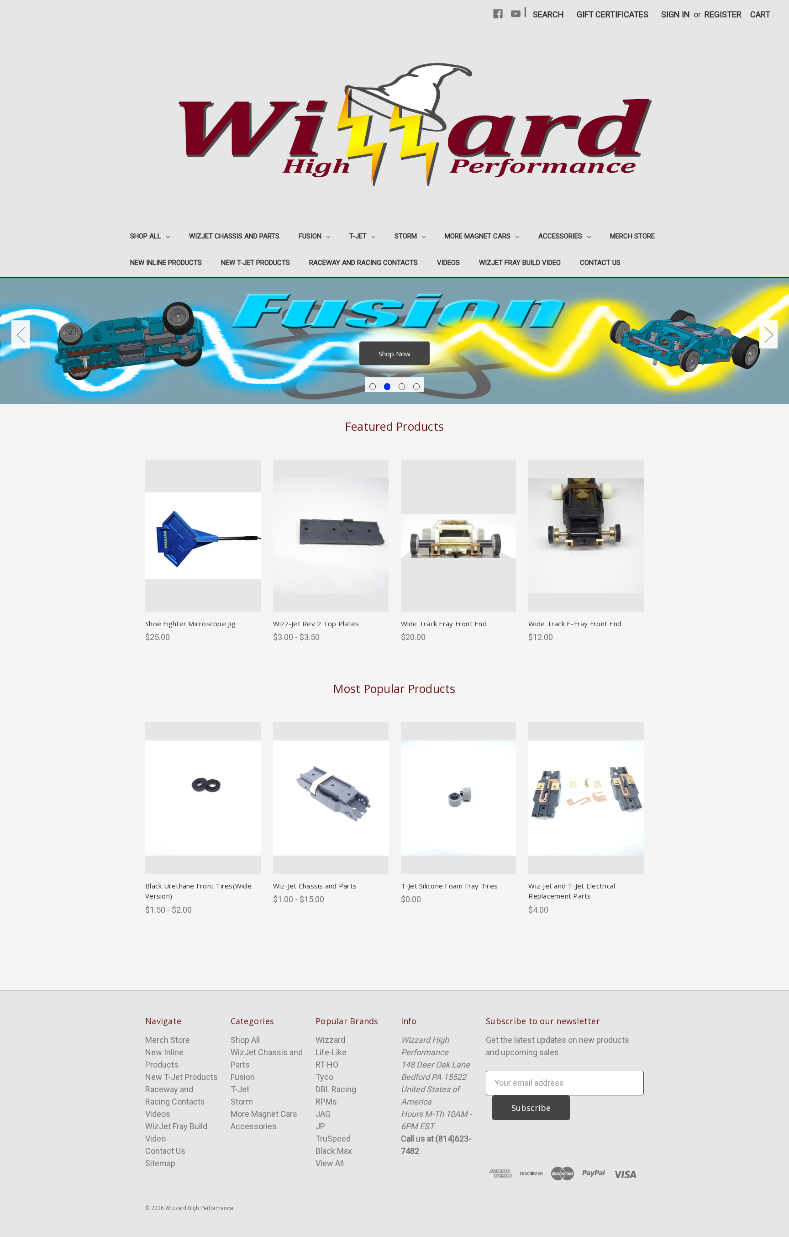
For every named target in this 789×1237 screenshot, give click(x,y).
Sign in (675, 14)
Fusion (311, 236)
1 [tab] (372, 386)
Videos (448, 263)
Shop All (146, 236)
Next (768, 334)
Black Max (334, 1151)
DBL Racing (336, 1089)
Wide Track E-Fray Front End (574, 623)
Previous (20, 334)
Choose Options (202, 546)
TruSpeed (333, 1138)
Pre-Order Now (458, 808)
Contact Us (600, 263)
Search (548, 14)
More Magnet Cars (478, 236)
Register (723, 14)
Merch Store (632, 236)
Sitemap (160, 1163)
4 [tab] (416, 386)
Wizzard (330, 1040)
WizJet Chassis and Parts (234, 236)
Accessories (561, 236)
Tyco (324, 1077)
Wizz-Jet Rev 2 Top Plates (316, 623)
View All (330, 1163)
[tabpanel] (394, 341)
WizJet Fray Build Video (520, 263)
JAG (323, 1114)
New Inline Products (166, 263)
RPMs (326, 1101)
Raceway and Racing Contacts (363, 263)
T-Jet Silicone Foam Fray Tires (449, 885)
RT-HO (327, 1064)
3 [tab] (402, 386)
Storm (406, 236)
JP (320, 1126)
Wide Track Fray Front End (444, 623)
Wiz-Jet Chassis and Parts (315, 885)
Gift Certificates (612, 14)
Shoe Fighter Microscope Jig (190, 623)
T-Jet (358, 236)
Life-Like (331, 1052)
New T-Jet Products (255, 263)
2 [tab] (387, 386)
